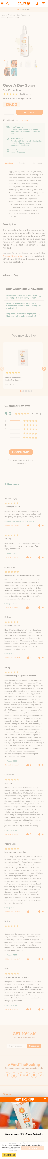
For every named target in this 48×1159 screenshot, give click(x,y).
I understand (9, 1154)
